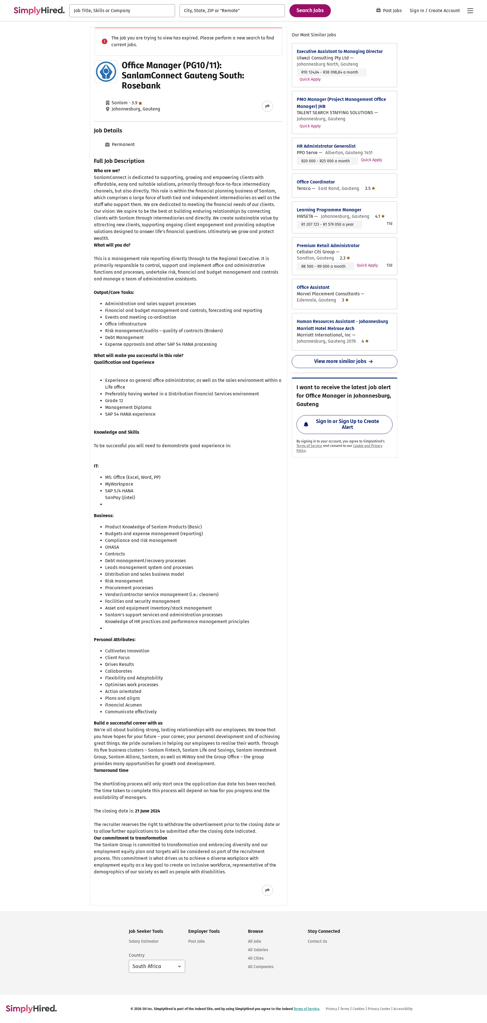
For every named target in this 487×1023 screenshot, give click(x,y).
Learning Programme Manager (329, 209)
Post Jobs (392, 10)
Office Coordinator (316, 182)
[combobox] (122, 10)
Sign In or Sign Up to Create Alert (347, 424)
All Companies (261, 966)
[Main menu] (470, 10)
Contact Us (317, 941)
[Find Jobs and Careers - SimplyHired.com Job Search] (39, 10)
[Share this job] (267, 106)
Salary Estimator (143, 941)
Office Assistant (313, 287)
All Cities (256, 958)
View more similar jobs (340, 361)
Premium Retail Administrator (328, 245)
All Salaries (258, 949)
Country (137, 955)
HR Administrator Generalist (326, 146)
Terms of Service (309, 446)
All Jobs (254, 941)
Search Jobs (310, 10)
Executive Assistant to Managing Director (340, 51)
